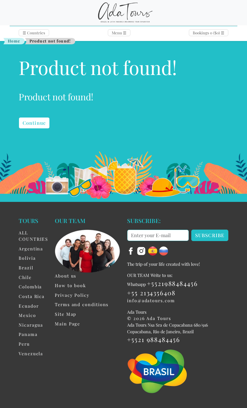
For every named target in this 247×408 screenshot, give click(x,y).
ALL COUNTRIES (33, 236)
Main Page (67, 324)
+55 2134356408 (151, 292)
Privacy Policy (72, 295)
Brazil (26, 268)
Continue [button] (34, 123)
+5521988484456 (172, 283)
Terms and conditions (81, 304)
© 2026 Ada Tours (149, 318)
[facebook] (131, 250)
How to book (70, 285)
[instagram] (142, 250)
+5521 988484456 (153, 339)
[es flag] (153, 250)
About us (65, 276)
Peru (24, 344)
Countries (34, 32)
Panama (28, 334)
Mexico (27, 315)
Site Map (65, 314)
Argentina (31, 249)
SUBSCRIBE (209, 235)
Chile (25, 277)
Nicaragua (31, 325)
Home (14, 40)
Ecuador (29, 306)
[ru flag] (163, 250)
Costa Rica (32, 296)
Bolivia (27, 258)
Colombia (30, 287)
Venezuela (31, 353)
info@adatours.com (151, 300)
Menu (119, 32)
